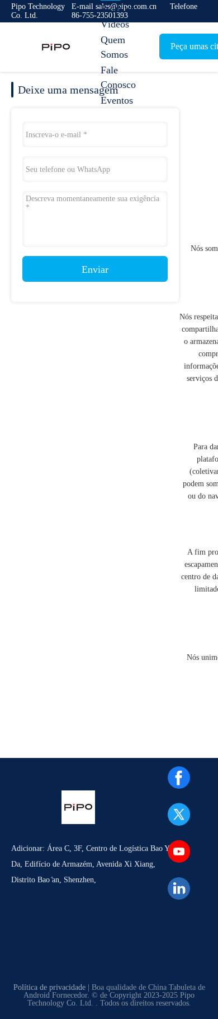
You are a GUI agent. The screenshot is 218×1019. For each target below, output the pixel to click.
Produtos (118, 8)
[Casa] (56, 47)
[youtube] (179, 851)
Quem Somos (114, 47)
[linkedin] (179, 888)
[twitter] (179, 814)
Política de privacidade (49, 987)
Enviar (95, 269)
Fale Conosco (118, 77)
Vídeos (115, 24)
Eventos (117, 100)
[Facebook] (179, 777)
